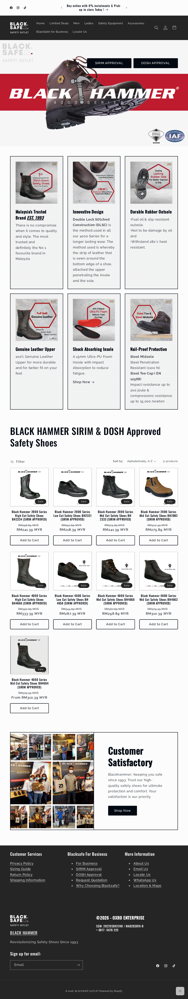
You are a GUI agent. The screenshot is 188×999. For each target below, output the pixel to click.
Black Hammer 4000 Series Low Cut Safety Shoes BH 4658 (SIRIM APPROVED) (72, 599)
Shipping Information (27, 880)
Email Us (140, 869)
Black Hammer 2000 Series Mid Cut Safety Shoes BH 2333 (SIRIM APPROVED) (115, 515)
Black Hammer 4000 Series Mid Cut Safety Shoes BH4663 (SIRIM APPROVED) (159, 599)
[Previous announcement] (61, 8)
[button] (156, 27)
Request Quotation (91, 880)
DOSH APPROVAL (155, 63)
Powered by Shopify (110, 991)
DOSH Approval (89, 874)
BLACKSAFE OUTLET (87, 991)
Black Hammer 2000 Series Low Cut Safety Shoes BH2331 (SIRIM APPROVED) (72, 515)
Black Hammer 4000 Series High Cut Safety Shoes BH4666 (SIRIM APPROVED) (29, 599)
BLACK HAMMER (24, 933)
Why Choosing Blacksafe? (98, 886)
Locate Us (142, 874)
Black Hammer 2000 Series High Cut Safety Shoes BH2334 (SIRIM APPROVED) (29, 515)
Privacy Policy (21, 863)
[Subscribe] (78, 965)
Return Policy (21, 874)
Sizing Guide (20, 869)
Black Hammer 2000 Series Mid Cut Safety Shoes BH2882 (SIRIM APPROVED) (159, 515)
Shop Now (81, 382)
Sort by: (118, 461)
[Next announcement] (126, 8)
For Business (86, 863)
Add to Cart (29, 540)
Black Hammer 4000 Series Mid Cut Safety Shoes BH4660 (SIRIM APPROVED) (115, 599)
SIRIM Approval (89, 869)
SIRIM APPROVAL (109, 63)
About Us (141, 863)
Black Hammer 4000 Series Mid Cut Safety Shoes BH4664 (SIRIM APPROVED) (29, 683)
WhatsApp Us (144, 880)
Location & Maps (147, 886)
